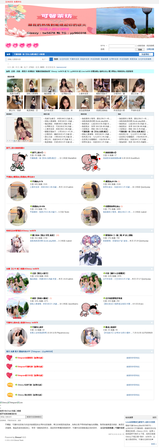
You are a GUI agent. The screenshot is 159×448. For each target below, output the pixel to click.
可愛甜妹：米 (67, 110)
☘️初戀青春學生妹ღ (111, 206)
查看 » (153, 444)
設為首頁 (9, 2)
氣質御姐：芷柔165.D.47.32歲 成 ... (59, 142)
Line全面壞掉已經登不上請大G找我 (140, 422)
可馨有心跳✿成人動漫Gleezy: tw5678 (22, 322)
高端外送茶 (84, 59)
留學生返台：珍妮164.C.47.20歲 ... (96, 142)
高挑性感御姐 (101, 110)
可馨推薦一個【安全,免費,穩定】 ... (96, 131)
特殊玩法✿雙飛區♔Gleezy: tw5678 (21, 231)
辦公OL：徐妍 (15, 110)
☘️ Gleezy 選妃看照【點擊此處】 (29, 395)
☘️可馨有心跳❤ (36, 327)
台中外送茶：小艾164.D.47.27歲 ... (117, 279)
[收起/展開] (152, 148)
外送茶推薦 (95, 59)
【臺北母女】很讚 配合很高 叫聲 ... (117, 304)
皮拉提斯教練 (84, 110)
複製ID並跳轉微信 (34, 417)
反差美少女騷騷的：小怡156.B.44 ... (97, 139)
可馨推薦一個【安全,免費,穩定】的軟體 (29, 54)
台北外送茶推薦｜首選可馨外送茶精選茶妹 (6, 64)
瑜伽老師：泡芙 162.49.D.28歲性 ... (133, 142)
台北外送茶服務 (144, 59)
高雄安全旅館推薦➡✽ (112, 158)
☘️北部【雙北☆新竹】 (39, 273)
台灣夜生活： (67, 94)
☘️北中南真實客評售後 (112, 298)
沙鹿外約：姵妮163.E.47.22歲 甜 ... (59, 134)
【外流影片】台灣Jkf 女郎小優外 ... (117, 333)
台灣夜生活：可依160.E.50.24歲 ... (59, 126)
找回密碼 (150, 46)
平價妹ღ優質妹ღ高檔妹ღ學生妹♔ (20, 177)
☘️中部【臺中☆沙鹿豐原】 (114, 273)
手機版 (8, 424)
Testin (66, 212)
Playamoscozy (63, 333)
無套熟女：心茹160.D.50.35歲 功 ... (96, 124)
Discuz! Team (18, 440)
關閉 (154, 417)
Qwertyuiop (145, 187)
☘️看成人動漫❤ (109, 327)
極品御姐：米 (49, 94)
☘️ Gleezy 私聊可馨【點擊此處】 (29, 385)
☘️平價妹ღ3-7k (36, 181)
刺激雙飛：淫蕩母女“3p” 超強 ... (116, 241)
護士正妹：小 (136, 94)
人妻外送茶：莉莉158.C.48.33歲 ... (59, 129)
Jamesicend (61, 67)
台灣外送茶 (114, 59)
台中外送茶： (49, 110)
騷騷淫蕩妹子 (101, 94)
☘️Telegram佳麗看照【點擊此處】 (29, 358)
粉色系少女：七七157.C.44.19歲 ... (96, 137)
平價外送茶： (136, 110)
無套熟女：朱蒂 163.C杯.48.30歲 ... (96, 126)
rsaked (143, 212)
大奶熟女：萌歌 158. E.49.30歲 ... (96, 129)
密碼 (102, 49)
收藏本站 (17, 2)
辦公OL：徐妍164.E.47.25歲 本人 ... (59, 139)
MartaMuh (72, 158)
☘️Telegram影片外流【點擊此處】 (29, 375)
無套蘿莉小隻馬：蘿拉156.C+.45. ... (97, 118)
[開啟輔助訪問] (150, 2)
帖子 (44, 59)
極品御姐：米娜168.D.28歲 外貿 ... (59, 124)
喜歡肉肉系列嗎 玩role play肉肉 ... (96, 121)
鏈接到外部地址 (133, 358)
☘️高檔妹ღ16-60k (37, 206)
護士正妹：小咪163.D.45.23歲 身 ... (59, 137)
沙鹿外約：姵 (119, 94)
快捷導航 (145, 54)
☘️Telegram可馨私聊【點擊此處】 (29, 367)
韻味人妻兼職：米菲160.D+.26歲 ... (59, 121)
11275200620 (147, 333)
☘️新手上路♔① (36, 152)
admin (70, 187)
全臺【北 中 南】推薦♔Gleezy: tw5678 (22, 269)
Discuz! (18, 437)
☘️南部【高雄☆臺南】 (39, 298)
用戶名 (102, 46)
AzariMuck (135, 158)
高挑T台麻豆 (15, 94)
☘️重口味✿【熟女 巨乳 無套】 (42, 235)
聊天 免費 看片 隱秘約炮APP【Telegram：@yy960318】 (30, 351)
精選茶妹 (133, 59)
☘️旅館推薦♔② (109, 152)
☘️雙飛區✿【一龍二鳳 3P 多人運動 (118, 235)
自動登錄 (141, 46)
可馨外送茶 (74, 59)
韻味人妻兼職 (32, 94)
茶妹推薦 (104, 59)
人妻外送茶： (84, 94)
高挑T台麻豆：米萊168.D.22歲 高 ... (59, 118)
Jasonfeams (73, 304)
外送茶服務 (124, 59)
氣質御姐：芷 (32, 110)
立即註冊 (150, 49)
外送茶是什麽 (119, 110)
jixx (142, 304)
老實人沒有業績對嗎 (38, 333)
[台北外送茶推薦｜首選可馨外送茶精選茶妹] (22, 48)
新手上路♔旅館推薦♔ (15, 148)
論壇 (8, 54)
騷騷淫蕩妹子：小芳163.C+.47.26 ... (60, 131)
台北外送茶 (64, 59)
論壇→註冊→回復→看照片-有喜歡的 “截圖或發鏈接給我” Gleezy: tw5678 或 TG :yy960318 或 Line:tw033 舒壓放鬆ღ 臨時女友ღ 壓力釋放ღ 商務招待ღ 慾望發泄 (69, 71)
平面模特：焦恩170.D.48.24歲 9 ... (44, 212)
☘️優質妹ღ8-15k (110, 181)
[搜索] (51, 59)
